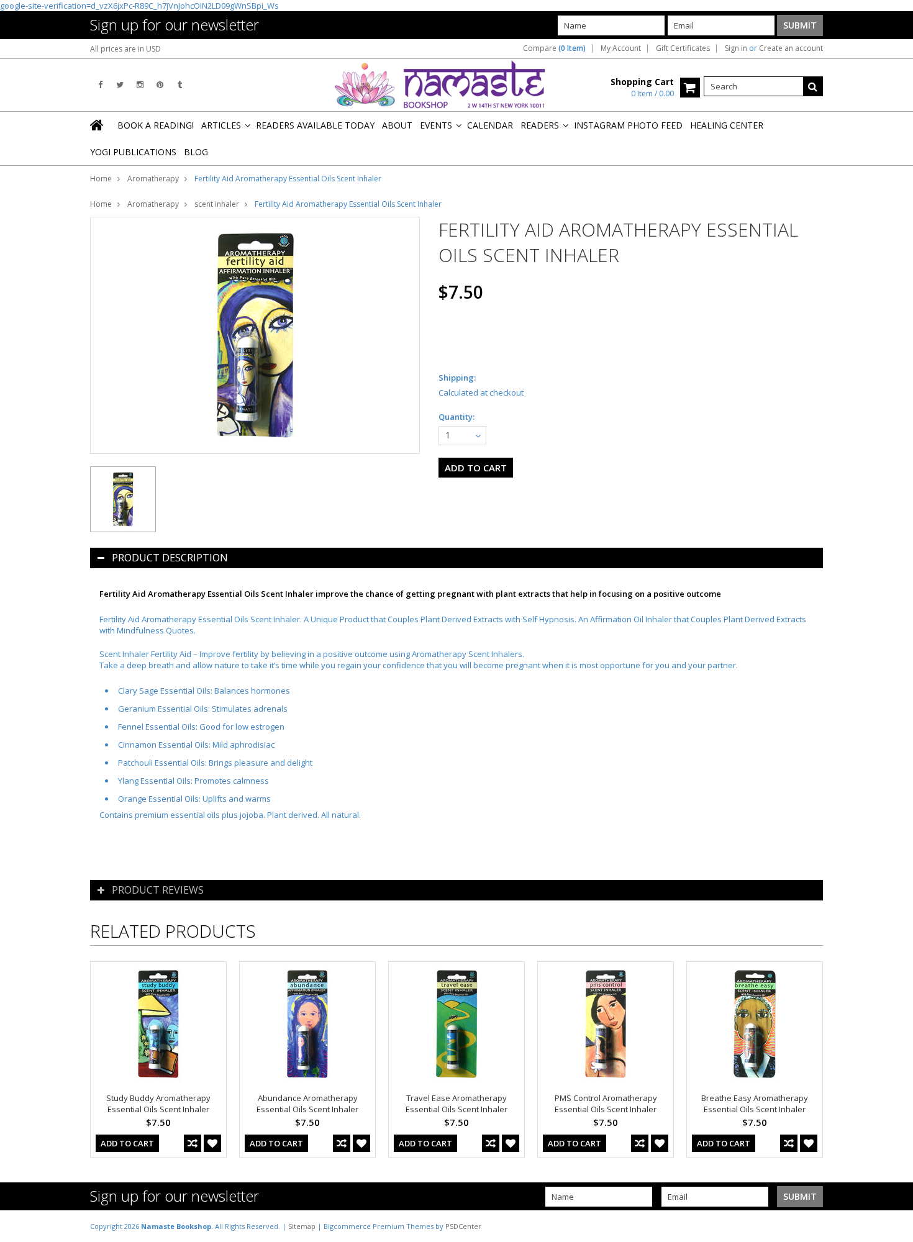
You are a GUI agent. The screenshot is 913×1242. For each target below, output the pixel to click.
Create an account (791, 48)
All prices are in (125, 48)
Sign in (736, 48)
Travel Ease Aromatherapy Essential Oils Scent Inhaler (456, 1103)
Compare (554, 48)
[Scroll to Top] (894, 1226)
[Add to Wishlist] (212, 1143)
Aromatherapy (153, 178)
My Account (621, 48)
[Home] (97, 124)
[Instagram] (140, 85)
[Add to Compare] (192, 1143)
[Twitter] (120, 85)
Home (101, 178)
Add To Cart (127, 1143)
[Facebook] (100, 85)
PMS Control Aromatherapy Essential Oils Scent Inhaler (606, 1103)
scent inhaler (216, 204)
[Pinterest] (160, 85)
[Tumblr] (180, 85)
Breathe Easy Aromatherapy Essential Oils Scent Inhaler (754, 1103)
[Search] (813, 86)
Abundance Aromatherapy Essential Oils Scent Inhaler (307, 1103)
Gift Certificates (683, 48)
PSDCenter (463, 1226)
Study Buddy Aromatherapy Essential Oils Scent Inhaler (158, 1103)
